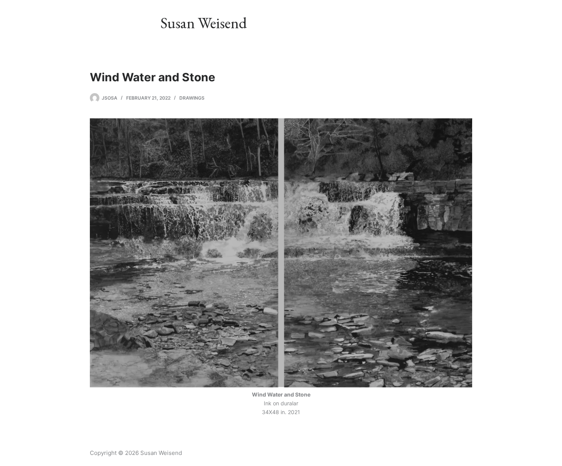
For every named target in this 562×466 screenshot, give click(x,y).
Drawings (192, 98)
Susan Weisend (204, 23)
